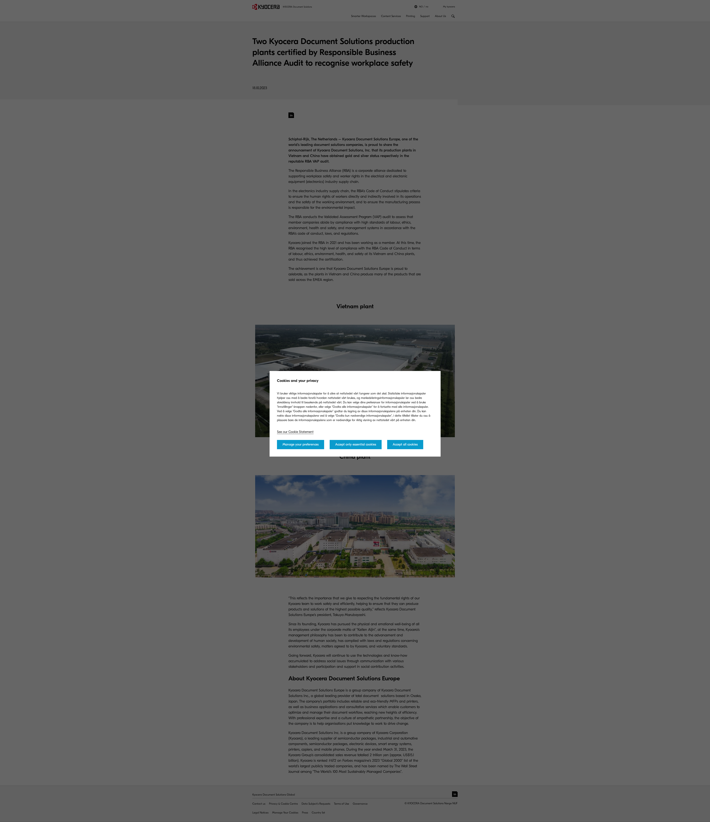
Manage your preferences (301, 444)
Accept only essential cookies (355, 444)
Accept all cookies (405, 444)
